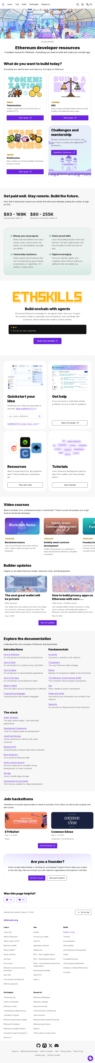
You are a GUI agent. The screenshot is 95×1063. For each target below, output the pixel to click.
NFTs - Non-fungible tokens (44, 954)
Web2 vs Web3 (10, 686)
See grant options (57, 878)
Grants (65, 954)
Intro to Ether (10, 662)
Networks (52, 704)
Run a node (8, 963)
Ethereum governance (42, 1024)
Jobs (57, 1051)
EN (90, 4)
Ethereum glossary (11, 984)
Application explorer (41, 945)
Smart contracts (11, 717)
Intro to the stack (11, 678)
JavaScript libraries (12, 736)
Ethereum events (10, 1006)
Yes (11, 899)
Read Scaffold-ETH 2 (26, 408)
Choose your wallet (40, 937)
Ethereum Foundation (12, 1024)
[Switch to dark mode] (82, 4)
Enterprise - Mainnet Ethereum (75, 968)
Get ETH (36, 941)
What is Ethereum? (11, 937)
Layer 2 (36, 979)
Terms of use (78, 1051)
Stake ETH (37, 975)
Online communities (11, 1002)
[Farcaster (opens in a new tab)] (44, 1046)
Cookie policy (40, 1055)
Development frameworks (15, 728)
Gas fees (7, 959)
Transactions (54, 662)
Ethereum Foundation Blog (15, 1029)
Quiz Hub (7, 975)
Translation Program (11, 1015)
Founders (67, 972)
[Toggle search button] (77, 4)
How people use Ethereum (14, 979)
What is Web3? (9, 950)
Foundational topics (70, 959)
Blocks (51, 670)
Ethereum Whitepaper (41, 997)
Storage (7, 773)
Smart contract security (14, 762)
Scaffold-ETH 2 (23, 424)
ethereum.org (11, 920)
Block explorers (11, 754)
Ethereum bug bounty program (15, 1020)
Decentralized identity (41, 970)
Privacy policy (65, 1051)
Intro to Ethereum (11, 654)
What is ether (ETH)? (12, 941)
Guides (36, 932)
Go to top (85, 912)
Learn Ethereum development (74, 950)
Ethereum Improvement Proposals (46, 1020)
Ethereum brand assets (29, 1051)
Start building (68, 945)
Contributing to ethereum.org (15, 1011)
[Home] (3, 4)
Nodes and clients (56, 693)
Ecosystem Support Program (15, 1033)
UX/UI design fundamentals (73, 963)
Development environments (16, 781)
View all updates (47, 623)
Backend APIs (10, 747)
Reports (36, 1029)
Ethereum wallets (10, 945)
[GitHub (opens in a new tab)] (38, 1046)
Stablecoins (37, 950)
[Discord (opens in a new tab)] (56, 1046)
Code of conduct (46, 1051)
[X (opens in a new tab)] (50, 1046)
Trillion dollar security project (44, 1033)
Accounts (52, 654)
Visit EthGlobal (48, 846)
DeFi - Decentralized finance (44, 959)
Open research (39, 1015)
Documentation (69, 941)
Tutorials (66, 937)
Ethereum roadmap (40, 1002)
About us (15, 1051)
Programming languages (14, 693)
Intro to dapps (10, 670)
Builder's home (69, 932)
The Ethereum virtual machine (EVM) (64, 678)
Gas (50, 686)
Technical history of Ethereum (44, 1011)
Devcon (8, 1037)
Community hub (9, 997)
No (23, 899)
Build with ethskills (49, 342)
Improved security (40, 1006)
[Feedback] (90, 1058)
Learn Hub (8, 932)
